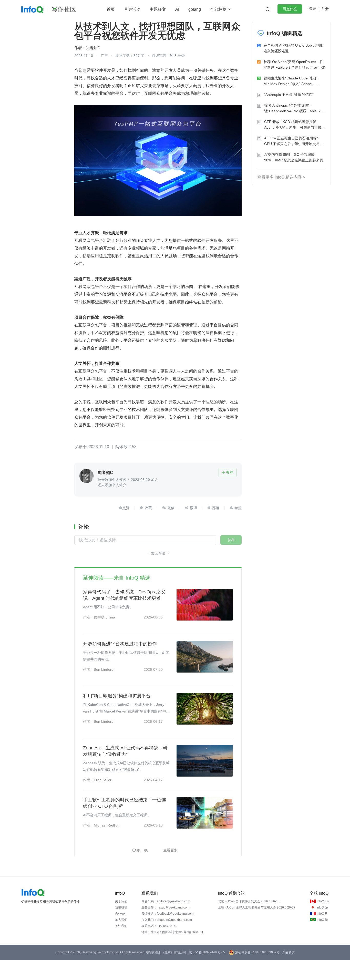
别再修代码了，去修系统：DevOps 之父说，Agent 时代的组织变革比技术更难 (124, 595)
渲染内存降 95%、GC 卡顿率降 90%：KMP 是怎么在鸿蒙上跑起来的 (293, 157)
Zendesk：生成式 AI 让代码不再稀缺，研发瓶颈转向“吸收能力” (125, 751)
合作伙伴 (121, 913)
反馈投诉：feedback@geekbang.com (167, 913)
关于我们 (121, 901)
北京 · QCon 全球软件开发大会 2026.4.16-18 (249, 901)
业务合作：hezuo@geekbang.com (165, 907)
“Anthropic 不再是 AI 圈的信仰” (289, 94)
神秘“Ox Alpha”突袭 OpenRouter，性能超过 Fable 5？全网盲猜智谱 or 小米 (294, 64)
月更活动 (132, 9)
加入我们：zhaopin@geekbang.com (166, 920)
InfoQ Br (322, 920)
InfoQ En (323, 901)
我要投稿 (121, 907)
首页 (111, 9)
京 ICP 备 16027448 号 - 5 (207, 952)
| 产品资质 (288, 952)
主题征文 (158, 9)
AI (177, 9)
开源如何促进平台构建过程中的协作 (120, 643)
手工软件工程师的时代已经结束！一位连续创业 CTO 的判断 (124, 803)
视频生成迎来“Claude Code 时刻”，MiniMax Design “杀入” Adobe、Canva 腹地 (292, 81)
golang (194, 9)
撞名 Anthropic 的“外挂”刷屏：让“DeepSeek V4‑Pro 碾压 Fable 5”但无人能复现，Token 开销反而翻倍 (294, 108)
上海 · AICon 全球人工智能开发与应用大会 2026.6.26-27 (256, 907)
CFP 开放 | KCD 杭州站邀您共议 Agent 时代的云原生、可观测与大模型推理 (294, 125)
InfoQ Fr (322, 913)
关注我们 (121, 926)
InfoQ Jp (322, 907)
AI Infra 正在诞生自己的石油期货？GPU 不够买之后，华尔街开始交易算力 (293, 141)
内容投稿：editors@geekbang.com (165, 901)
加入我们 (121, 920)
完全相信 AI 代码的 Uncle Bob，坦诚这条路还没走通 (293, 48)
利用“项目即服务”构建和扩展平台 (117, 695)
